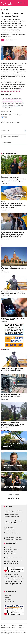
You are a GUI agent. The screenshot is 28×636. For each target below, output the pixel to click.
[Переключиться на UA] (24, 3)
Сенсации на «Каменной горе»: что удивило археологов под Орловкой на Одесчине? (13, 465)
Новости (5, 10)
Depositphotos (8, 599)
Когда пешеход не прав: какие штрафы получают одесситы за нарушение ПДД (14, 487)
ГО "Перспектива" (9, 601)
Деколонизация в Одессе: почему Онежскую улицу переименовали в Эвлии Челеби (12, 445)
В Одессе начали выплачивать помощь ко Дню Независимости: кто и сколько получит (13, 205)
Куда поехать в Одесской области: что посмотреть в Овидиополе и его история (12, 267)
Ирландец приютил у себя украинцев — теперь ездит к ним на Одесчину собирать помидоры (13, 179)
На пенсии (8, 595)
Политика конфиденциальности (5, 626)
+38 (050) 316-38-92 (10, 551)
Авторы (17, 495)
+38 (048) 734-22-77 (10, 531)
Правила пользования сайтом (21, 627)
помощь (17, 122)
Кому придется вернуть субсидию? (13, 103)
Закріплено (18, 3)
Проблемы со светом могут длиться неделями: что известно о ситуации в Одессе (11, 396)
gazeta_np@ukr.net (10, 553)
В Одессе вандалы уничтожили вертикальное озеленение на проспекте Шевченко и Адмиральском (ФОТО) (12, 424)
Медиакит (8, 547)
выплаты (7, 122)
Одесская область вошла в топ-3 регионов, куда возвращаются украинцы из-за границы (12, 235)
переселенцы (12, 122)
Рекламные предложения (12, 549)
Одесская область (4, 175)
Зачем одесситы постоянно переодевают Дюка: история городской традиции (12, 292)
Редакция (6, 40)
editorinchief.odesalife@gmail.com (14, 539)
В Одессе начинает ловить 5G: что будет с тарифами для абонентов (13, 318)
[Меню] (21, 3)
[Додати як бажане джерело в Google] (4, 117)
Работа (7, 597)
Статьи (9, 175)
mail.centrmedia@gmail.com (13, 533)
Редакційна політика (14, 626)
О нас (10, 495)
